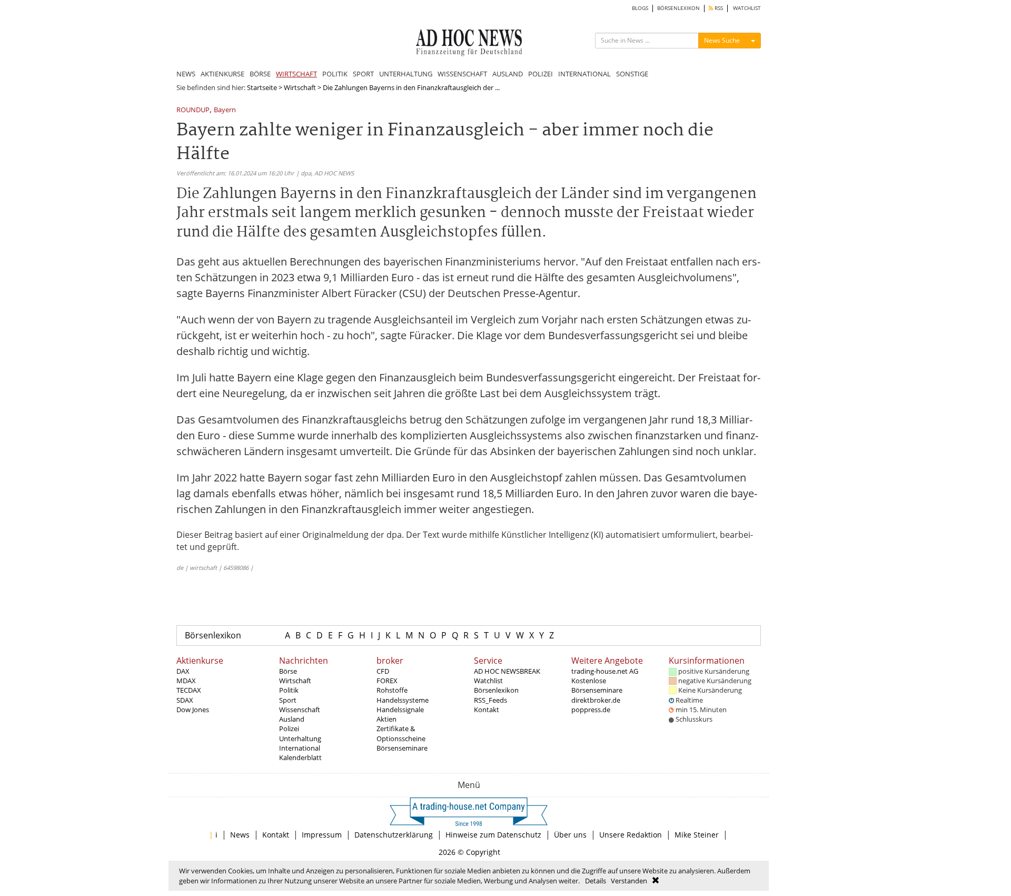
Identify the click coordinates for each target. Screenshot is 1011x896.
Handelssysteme (402, 700)
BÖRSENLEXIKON (678, 8)
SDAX (184, 700)
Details (595, 880)
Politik (289, 690)
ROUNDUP (193, 110)
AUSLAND (507, 73)
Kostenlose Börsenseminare (596, 685)
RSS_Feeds (490, 700)
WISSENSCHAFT (462, 73)
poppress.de (590, 709)
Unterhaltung (300, 738)
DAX (183, 671)
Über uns (570, 835)
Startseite (262, 87)
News (240, 835)
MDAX (186, 680)
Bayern (225, 110)
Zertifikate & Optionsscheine (400, 733)
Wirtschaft (300, 87)
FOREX (387, 680)
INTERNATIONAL (584, 73)
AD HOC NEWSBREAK (507, 671)
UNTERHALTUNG (405, 73)
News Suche (722, 40)
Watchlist (488, 680)
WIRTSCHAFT (296, 73)
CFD (382, 671)
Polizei (289, 728)
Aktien (386, 719)
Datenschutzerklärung (393, 835)
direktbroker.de (595, 700)
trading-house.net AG (604, 671)
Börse (288, 671)
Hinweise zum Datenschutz (493, 835)
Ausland (291, 719)
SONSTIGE (632, 73)
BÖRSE (260, 73)
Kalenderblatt (300, 757)
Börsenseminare (402, 748)
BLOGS (640, 8)
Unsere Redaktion (630, 835)
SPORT (363, 73)
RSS (718, 8)
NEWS (185, 73)
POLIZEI (540, 73)
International (299, 748)
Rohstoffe (392, 690)
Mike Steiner (697, 835)
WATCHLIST (747, 8)
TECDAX (188, 690)
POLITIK (335, 73)
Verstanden (629, 880)
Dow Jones (192, 709)
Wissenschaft (299, 709)
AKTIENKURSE (222, 73)
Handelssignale (400, 709)
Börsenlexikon (213, 635)
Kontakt (486, 709)
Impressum (322, 835)
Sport (287, 700)
